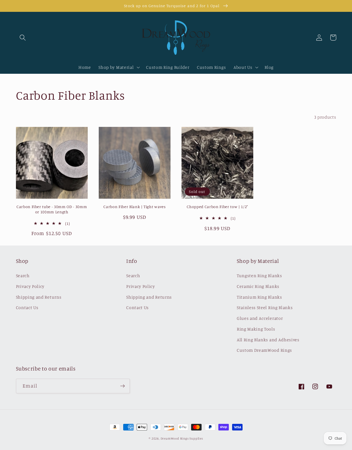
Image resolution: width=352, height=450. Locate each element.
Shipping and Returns (39, 297)
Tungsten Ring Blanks (259, 275)
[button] (23, 38)
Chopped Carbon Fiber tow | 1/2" (217, 206)
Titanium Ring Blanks (259, 297)
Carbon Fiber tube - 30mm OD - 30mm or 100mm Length (51, 209)
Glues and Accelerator (260, 318)
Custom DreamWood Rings (264, 350)
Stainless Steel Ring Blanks (265, 307)
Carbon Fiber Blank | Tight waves (134, 206)
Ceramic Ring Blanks (258, 286)
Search (23, 275)
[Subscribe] (123, 386)
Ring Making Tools (256, 329)
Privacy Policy (30, 286)
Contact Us (27, 307)
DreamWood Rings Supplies (182, 438)
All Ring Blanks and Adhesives (268, 339)
